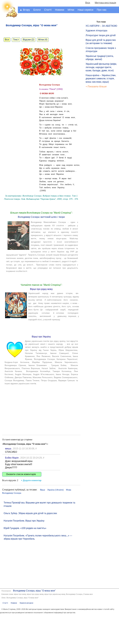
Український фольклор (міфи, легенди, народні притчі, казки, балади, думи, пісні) (101, 67)
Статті (48, 9)
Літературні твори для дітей (101, 35)
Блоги (37, 9)
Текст (16, 39)
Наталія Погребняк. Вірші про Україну (24, 520)
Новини (59, 9)
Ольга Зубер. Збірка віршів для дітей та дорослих (30, 513)
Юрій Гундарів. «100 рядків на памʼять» (25, 528)
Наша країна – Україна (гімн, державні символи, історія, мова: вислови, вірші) (101, 78)
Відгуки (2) (28, 39)
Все (7, 39)
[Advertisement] (41, 407)
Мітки (71, 9)
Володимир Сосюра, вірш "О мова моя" (34, 590)
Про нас (102, 9)
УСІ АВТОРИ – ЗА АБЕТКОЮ (101, 26)
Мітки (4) (42, 39)
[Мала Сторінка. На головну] (9, 17)
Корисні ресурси (26, 603)
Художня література (96, 30)
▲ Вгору (25, 9)
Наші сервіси (85, 9)
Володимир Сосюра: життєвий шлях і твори (41, 217)
